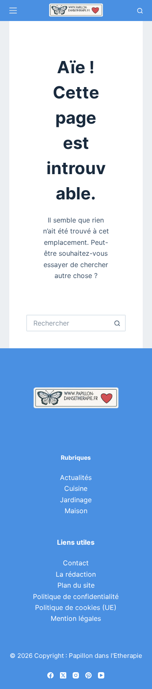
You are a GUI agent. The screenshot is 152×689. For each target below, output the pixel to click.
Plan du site (76, 585)
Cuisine (75, 488)
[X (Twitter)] (63, 675)
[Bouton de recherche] (117, 323)
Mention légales (76, 618)
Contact (76, 563)
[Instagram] (76, 675)
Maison (76, 510)
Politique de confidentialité (76, 596)
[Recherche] (140, 10)
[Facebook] (50, 675)
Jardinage (76, 500)
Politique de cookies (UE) (76, 607)
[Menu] (13, 10)
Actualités (76, 477)
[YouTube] (101, 675)
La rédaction (76, 574)
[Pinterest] (88, 675)
